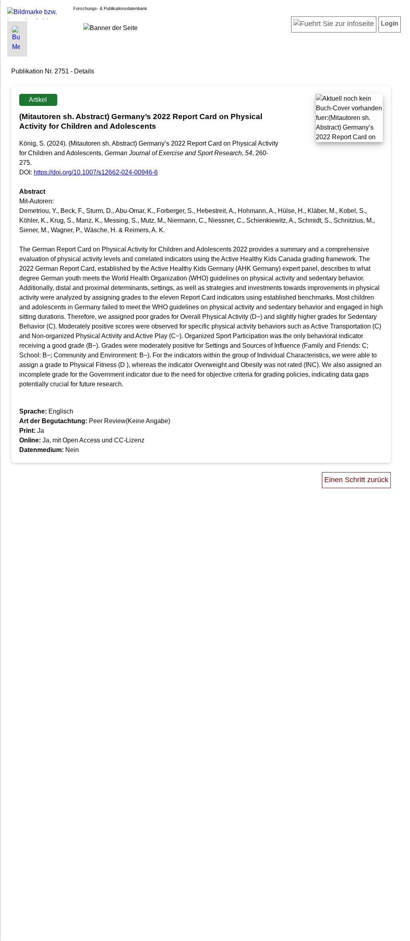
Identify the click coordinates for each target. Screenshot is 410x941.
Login (389, 23)
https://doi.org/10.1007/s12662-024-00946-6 (96, 172)
